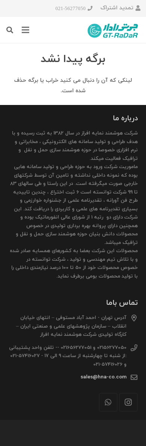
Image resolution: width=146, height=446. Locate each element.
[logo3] (113, 30)
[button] (9, 30)
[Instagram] (128, 402)
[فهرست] (25, 30)
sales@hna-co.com (103, 377)
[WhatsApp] (108, 402)
